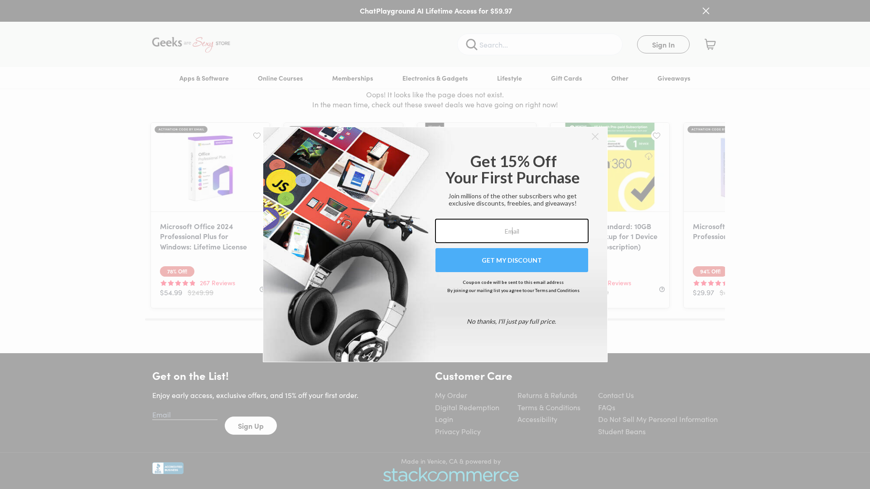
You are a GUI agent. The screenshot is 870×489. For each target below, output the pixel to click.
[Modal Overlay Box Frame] (435, 244)
